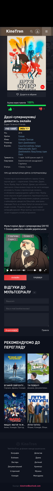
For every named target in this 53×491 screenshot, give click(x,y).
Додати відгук (11, 330)
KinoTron (14, 30)
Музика (38, 471)
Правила (45, 330)
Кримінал (38, 466)
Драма (38, 457)
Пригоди (29, 139)
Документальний (15, 466)
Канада (21, 136)
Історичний (15, 471)
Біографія (15, 453)
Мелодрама (38, 475)
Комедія (21, 139)
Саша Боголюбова (26, 146)
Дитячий (38, 462)
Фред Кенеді (36, 151)
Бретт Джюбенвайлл (27, 142)
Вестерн (14, 462)
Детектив (38, 453)
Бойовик (15, 457)
